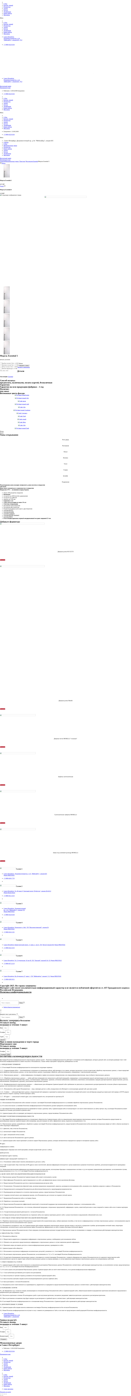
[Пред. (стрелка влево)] (0, 1395)
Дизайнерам (7, 12)
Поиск (21, 1003)
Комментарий (4, 1336)
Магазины (7, 15)
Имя (1, 1028)
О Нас (5, 4)
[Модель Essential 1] (6, 299)
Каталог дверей (8, 5)
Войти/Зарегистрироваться (12, 1007)
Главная (6, 142)
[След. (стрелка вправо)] (2, 1395)
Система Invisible (9, 512)
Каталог (2, 560)
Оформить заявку (24, 365)
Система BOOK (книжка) (11, 515)
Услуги (6, 10)
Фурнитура (7, 7)
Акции (6, 8)
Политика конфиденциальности (15, 992)
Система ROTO (8, 510)
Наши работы (8, 13)
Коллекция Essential (32, 161)
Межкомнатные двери (10, 145)
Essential (10, 376)
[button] (65, 18)
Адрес (2, 1036)
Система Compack (9, 513)
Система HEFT (8, 517)
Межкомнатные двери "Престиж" (15, 161)
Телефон (3, 1032)
